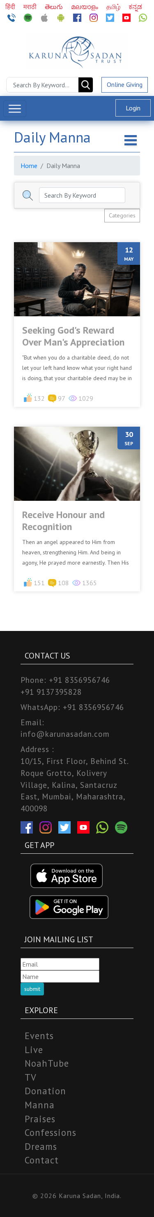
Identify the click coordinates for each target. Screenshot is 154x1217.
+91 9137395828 (51, 692)
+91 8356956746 (79, 680)
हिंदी (11, 6)
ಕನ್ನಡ (135, 6)
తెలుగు (54, 6)
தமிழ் (114, 6)
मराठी (30, 6)
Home (29, 165)
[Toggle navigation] (14, 108)
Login (133, 108)
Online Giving (125, 84)
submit (32, 989)
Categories (122, 215)
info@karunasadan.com (65, 734)
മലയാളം (85, 6)
